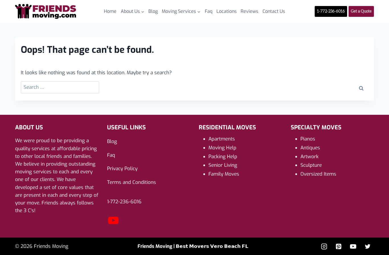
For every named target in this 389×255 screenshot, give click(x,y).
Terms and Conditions (131, 182)
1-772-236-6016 (331, 11)
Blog (153, 11)
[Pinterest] (338, 246)
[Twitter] (367, 246)
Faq (208, 11)
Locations (226, 11)
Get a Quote (361, 11)
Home (110, 11)
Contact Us (274, 11)
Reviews (249, 11)
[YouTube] (113, 225)
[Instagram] (324, 246)
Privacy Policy (122, 168)
